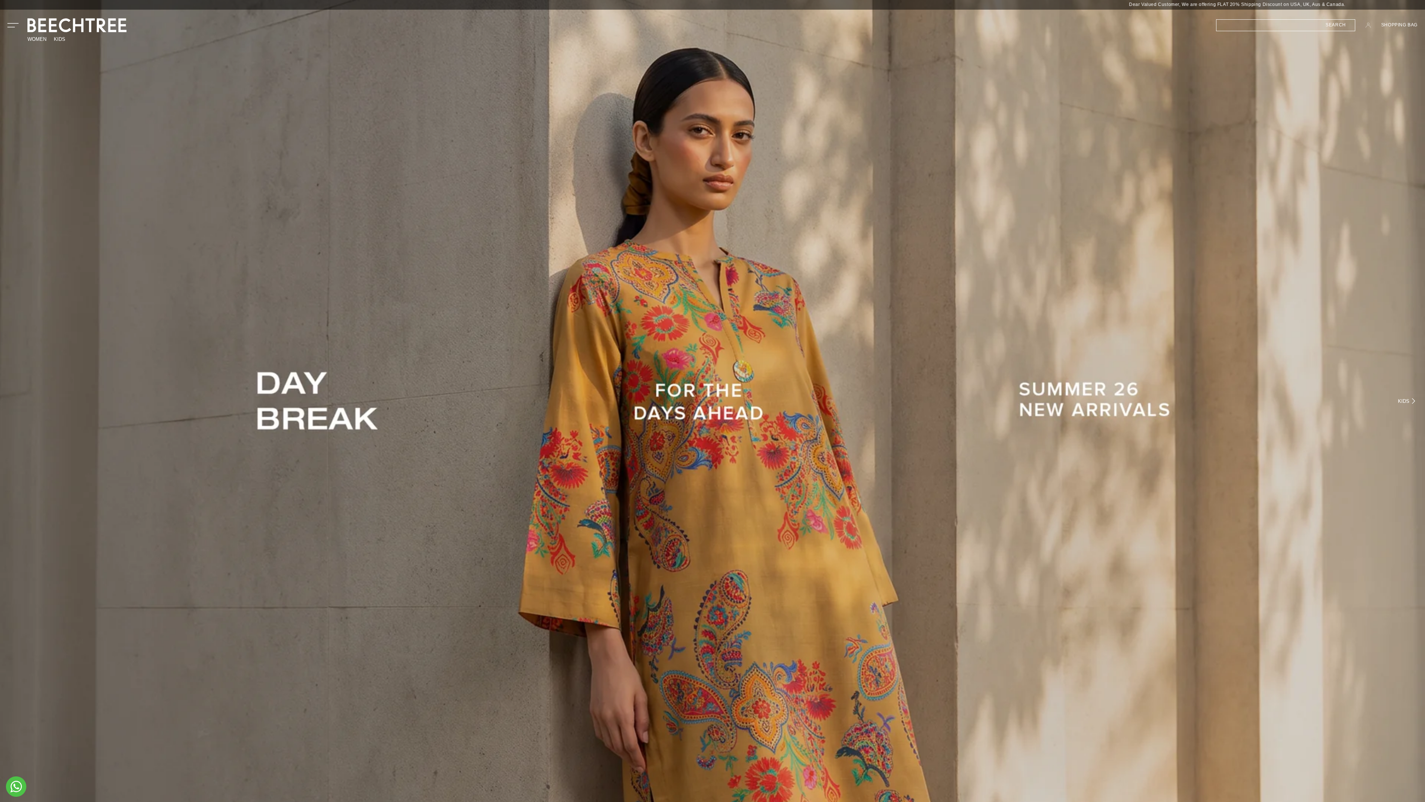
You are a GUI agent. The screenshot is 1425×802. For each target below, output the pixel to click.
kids (59, 39)
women (36, 39)
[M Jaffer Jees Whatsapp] (16, 786)
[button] (13, 25)
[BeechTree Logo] (77, 25)
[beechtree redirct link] (712, 401)
